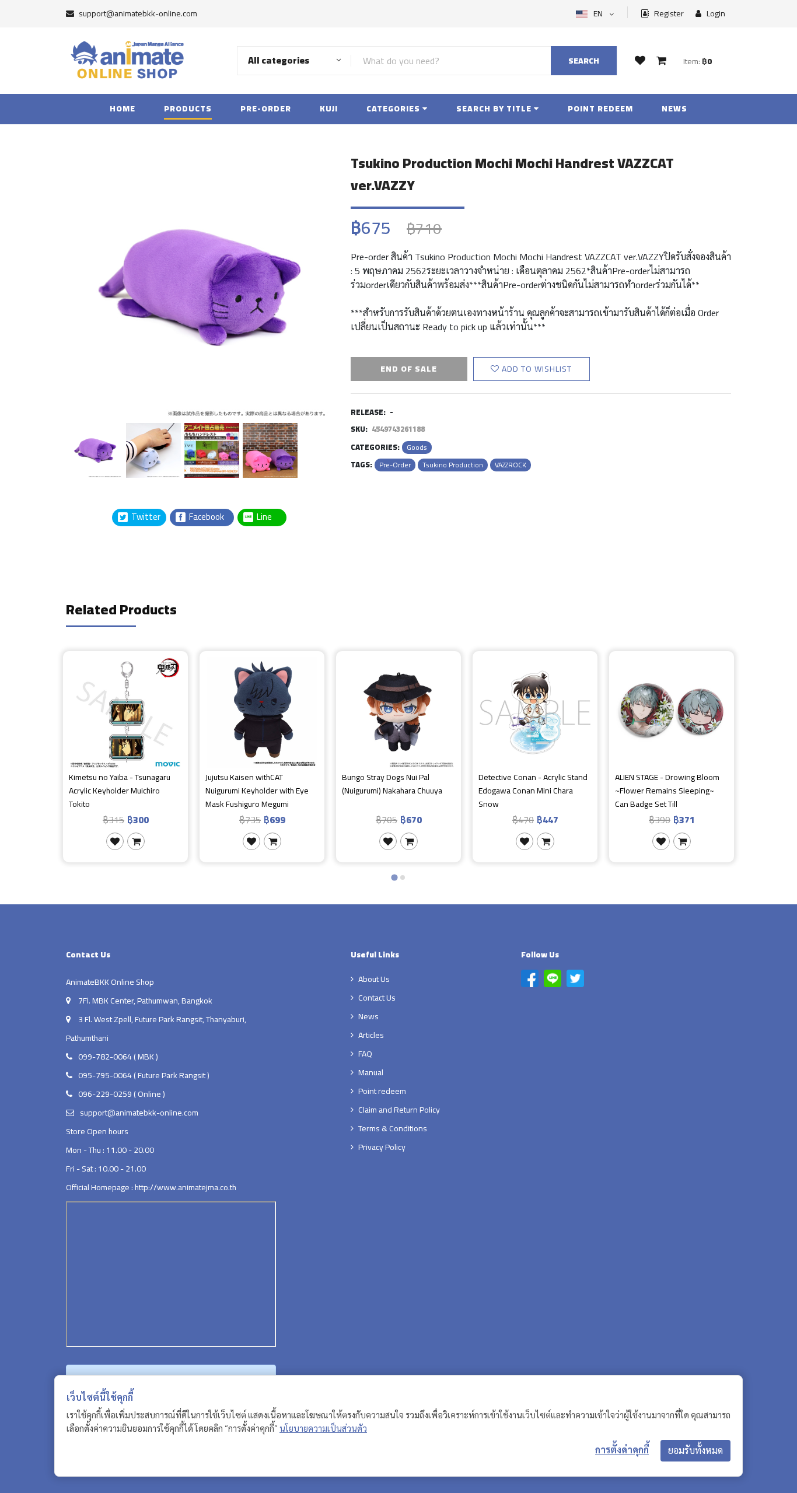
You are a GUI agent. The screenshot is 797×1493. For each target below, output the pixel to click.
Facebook (205, 517)
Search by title (495, 108)
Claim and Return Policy (399, 1109)
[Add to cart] (136, 841)
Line (268, 517)
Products (188, 108)
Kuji (329, 108)
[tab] (394, 877)
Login (715, 14)
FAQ (365, 1053)
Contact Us (377, 997)
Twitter (145, 517)
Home (122, 108)
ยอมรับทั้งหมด (695, 1450)
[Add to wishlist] (115, 841)
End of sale (408, 368)
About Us (374, 979)
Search (583, 60)
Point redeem (600, 108)
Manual (370, 1072)
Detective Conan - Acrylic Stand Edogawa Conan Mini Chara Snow (533, 790)
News (674, 108)
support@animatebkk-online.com (138, 13)
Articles (371, 1035)
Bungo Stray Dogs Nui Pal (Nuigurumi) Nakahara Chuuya (392, 784)
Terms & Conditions (392, 1128)
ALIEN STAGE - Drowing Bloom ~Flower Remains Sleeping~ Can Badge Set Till (667, 790)
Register (668, 14)
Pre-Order (265, 108)
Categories (394, 108)
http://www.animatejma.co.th (185, 1187)
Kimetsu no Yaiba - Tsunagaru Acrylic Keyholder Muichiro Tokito (119, 790)
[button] (95, 448)
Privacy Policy (382, 1147)
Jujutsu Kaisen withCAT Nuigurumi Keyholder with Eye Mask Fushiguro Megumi (257, 790)
